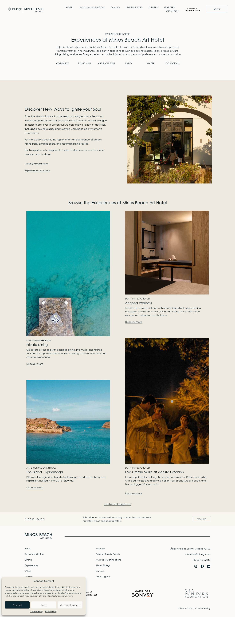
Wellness (100, 548)
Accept (17, 605)
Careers (100, 570)
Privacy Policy (51, 611)
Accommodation (92, 7)
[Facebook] (202, 566)
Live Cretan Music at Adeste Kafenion (154, 472)
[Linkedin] (208, 566)
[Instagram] (195, 566)
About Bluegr (103, 565)
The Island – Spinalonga (44, 472)
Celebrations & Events (108, 554)
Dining (115, 7)
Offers (153, 7)
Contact (172, 11)
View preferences (70, 605)
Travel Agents (103, 576)
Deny (44, 605)
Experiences (134, 7)
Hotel (70, 7)
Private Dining (37, 344)
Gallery (169, 7)
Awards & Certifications (108, 559)
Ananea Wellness (138, 303)
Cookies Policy (36, 611)
